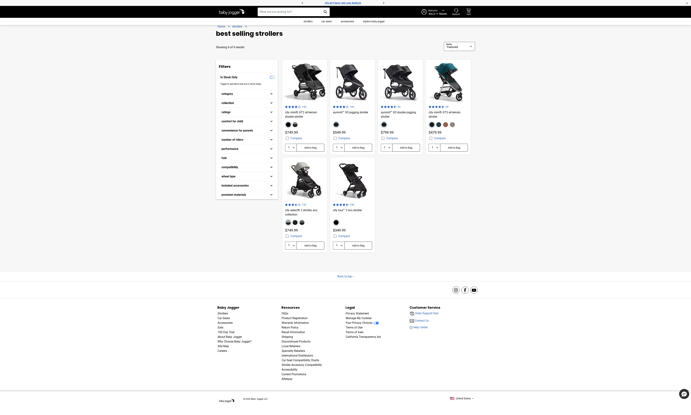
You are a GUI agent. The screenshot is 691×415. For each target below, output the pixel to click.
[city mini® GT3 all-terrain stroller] (448, 107)
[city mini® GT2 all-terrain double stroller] (304, 107)
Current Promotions (294, 374)
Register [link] (443, 13)
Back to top (345, 276)
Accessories (225, 323)
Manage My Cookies (359, 318)
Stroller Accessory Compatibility (302, 365)
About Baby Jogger (230, 337)
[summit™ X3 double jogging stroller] (400, 107)
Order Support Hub (426, 313)
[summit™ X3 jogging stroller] (352, 107)
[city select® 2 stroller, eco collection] (304, 204)
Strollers (223, 313)
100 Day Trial (226, 332)
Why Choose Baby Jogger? (235, 341)
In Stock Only (228, 77)
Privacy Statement (357, 313)
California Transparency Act (363, 337)
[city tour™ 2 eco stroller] (352, 204)
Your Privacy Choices (359, 323)
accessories (347, 21)
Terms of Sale (354, 332)
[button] (258, 3)
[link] (247, 94)
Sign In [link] (432, 13)
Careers (222, 351)
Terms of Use (354, 327)
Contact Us (422, 320)
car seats (327, 21)
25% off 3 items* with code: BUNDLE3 (343, 3)
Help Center (420, 327)
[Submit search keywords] (325, 12)
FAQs (285, 313)
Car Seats (224, 318)
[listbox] (462, 398)
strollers (308, 21)
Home (222, 26)
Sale (220, 327)
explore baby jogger (374, 21)
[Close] (688, 3)
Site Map (223, 346)
